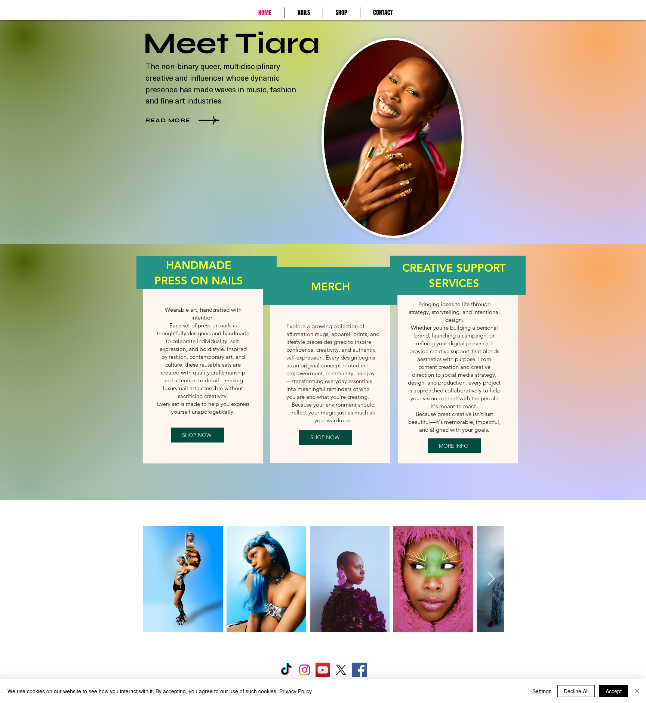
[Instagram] (304, 670)
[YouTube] (323, 670)
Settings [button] (541, 691)
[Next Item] (491, 579)
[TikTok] (286, 670)
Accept (614, 691)
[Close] (637, 691)
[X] (341, 670)
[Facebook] (359, 670)
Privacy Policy (295, 691)
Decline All (576, 691)
